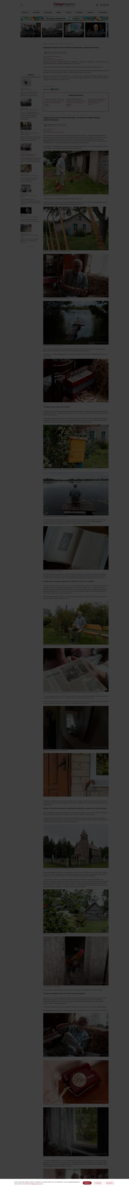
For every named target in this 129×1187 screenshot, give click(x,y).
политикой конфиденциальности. (33, 1184)
